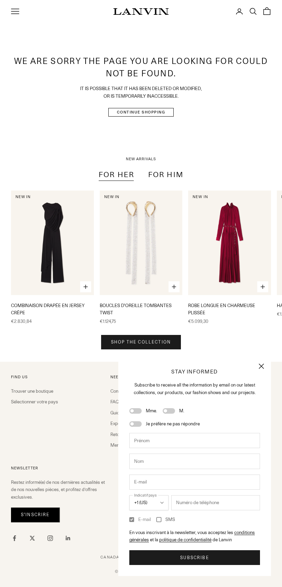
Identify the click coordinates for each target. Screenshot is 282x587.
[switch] (135, 411)
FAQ (114, 401)
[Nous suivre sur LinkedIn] (68, 538)
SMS (170, 519)
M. (181, 410)
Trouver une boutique (32, 391)
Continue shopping (141, 112)
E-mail (144, 519)
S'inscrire (35, 514)
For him (165, 174)
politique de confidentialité (185, 539)
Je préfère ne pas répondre (173, 423)
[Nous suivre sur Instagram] (50, 538)
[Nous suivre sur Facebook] (14, 538)
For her (116, 174)
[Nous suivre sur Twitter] (32, 538)
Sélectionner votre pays (34, 401)
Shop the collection (141, 342)
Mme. (151, 410)
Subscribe (194, 557)
